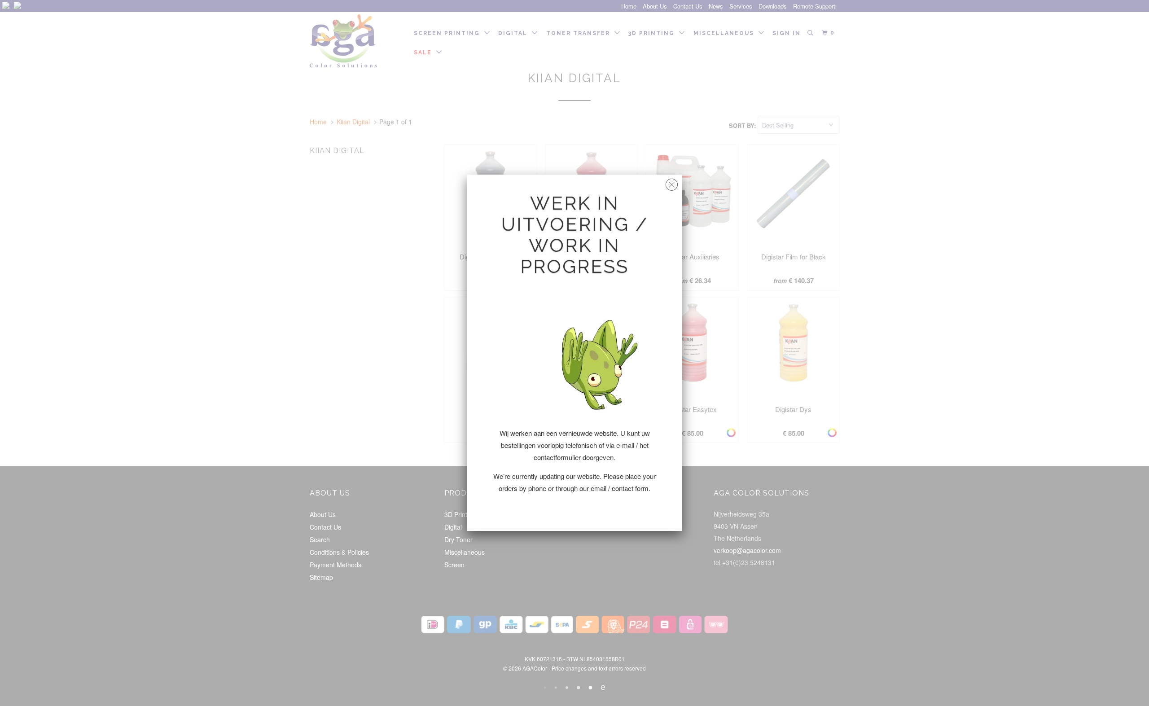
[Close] (672, 182)
